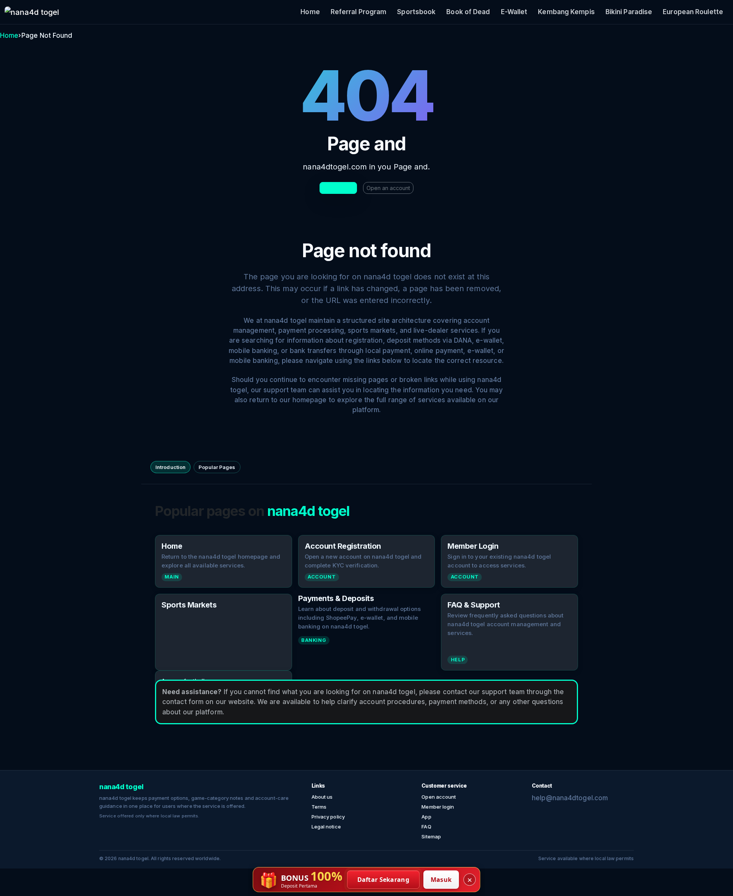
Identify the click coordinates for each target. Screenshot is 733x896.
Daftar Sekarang (383, 879)
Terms (319, 807)
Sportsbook (416, 12)
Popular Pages (217, 467)
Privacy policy (328, 817)
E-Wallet (514, 12)
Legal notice (326, 826)
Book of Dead (468, 12)
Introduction (170, 467)
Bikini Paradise (628, 12)
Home (310, 12)
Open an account (388, 188)
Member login (437, 807)
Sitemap (431, 836)
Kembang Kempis (566, 12)
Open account (438, 797)
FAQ (426, 826)
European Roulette (693, 12)
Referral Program (359, 12)
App (426, 817)
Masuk (441, 879)
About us (322, 797)
